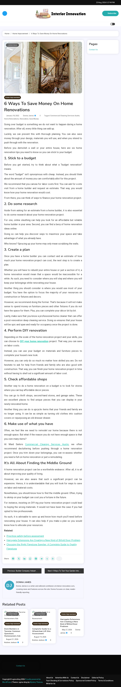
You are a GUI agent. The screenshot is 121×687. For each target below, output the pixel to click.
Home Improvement (12, 97)
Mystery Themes (36, 682)
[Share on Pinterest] (36, 558)
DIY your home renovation (34, 341)
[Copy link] (59, 558)
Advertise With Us (62, 678)
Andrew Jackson (10, 642)
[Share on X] (19, 558)
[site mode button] (112, 24)
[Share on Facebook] (13, 558)
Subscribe (112, 13)
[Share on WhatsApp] (30, 558)
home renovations (11, 119)
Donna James (28, 116)
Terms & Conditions (105, 681)
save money (34, 119)
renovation (24, 119)
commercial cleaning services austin (65, 116)
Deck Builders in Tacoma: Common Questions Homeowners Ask (12, 632)
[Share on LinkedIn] (24, 558)
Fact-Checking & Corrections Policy (60, 681)
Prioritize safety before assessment (25, 536)
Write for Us (50, 684)
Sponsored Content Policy (86, 681)
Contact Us (93, 50)
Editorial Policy (98, 678)
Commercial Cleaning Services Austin (47, 444)
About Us (49, 678)
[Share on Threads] (53, 558)
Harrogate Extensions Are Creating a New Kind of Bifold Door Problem (43, 540)
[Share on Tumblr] (47, 558)
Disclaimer (85, 678)
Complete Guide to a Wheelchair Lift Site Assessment (41, 631)
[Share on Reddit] (41, 558)
